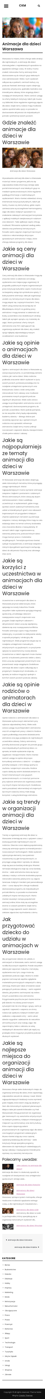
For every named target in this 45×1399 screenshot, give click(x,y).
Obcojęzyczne (11, 1310)
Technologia (10, 1342)
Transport (9, 1347)
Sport (7, 1338)
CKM (22, 5)
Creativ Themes (26, 1395)
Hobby (7, 1283)
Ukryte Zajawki (11, 1356)
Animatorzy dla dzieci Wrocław (29, 1225)
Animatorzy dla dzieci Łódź (27, 1210)
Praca (7, 1315)
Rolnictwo (9, 1329)
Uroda (7, 1361)
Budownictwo (10, 1269)
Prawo (7, 1320)
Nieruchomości (11, 1306)
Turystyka (9, 1351)
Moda (7, 1297)
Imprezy (8, 1288)
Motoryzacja (10, 1301)
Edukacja (8, 1278)
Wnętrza (8, 1370)
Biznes (7, 1265)
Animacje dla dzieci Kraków (26, 1247)
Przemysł (8, 1324)
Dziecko (8, 1274)
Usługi (7, 1365)
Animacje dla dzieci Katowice (20, 1240)
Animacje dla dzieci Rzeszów (28, 1185)
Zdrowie (8, 1374)
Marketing (9, 1292)
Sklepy (7, 1333)
